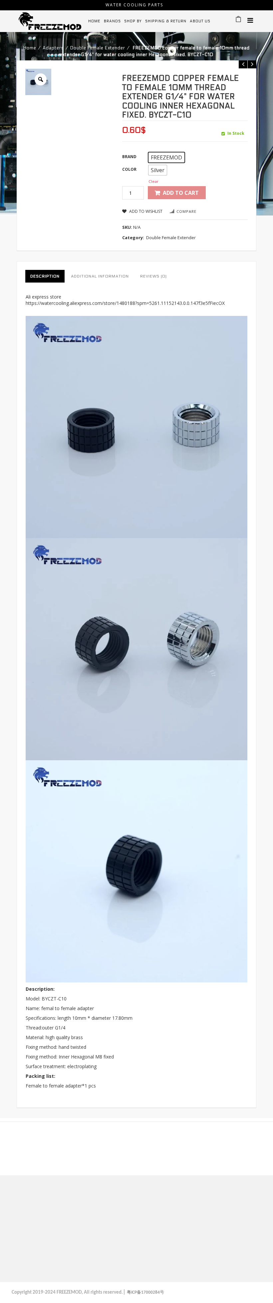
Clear (153, 181)
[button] (166, 157)
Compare (186, 211)
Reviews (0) (153, 276)
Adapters (53, 48)
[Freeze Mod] (50, 21)
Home (29, 48)
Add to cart (181, 192)
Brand (129, 156)
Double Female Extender (97, 48)
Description (45, 276)
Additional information (100, 276)
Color (129, 169)
